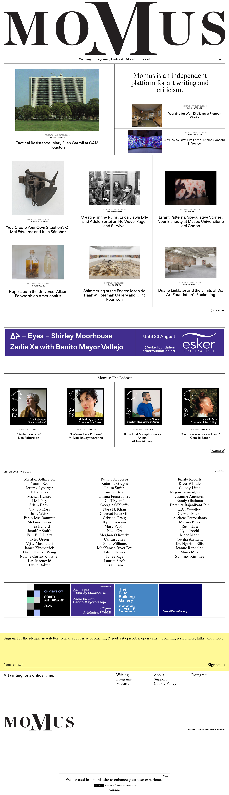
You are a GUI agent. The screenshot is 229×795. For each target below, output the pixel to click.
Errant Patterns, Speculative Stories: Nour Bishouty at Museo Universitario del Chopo (190, 221)
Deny (109, 786)
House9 (222, 729)
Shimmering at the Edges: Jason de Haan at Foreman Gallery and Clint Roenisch (114, 295)
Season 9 (23, 429)
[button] (165, 776)
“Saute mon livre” (28, 434)
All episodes (218, 451)
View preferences (125, 786)
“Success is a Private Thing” (200, 434)
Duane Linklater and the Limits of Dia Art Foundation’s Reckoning (190, 292)
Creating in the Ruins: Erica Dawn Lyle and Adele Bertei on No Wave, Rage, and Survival (114, 221)
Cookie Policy (114, 790)
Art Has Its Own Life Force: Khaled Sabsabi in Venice (194, 141)
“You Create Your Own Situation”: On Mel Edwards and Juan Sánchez (38, 229)
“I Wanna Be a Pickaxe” (86, 434)
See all (220, 471)
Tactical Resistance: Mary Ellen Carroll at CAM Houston (57, 145)
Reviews (49, 135)
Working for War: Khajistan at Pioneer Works (194, 115)
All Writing (218, 310)
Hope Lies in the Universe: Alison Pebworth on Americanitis (38, 293)
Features (186, 132)
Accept (98, 786)
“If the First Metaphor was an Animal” (143, 436)
